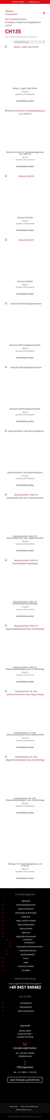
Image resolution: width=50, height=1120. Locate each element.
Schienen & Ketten (26, 966)
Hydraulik (26, 932)
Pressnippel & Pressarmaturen (30, 946)
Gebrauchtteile (25, 928)
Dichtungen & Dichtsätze (26, 913)
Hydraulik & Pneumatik (26, 936)
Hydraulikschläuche (27, 950)
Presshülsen (29, 942)
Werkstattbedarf (28, 954)
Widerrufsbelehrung (23, 1110)
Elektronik (26, 917)
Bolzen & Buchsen (26, 909)
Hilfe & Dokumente (26, 1011)
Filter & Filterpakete (26, 924)
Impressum (13, 1106)
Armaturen (27, 939)
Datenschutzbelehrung (29, 1106)
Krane (25, 958)
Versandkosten (29, 94)
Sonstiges (26, 970)
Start (7, 19)
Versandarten (26, 1003)
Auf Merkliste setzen (25, 101)
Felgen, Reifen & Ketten (26, 920)
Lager (26, 962)
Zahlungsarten (26, 1007)
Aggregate (26, 901)
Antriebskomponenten (26, 905)
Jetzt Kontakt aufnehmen (25, 1079)
